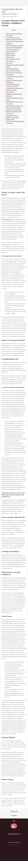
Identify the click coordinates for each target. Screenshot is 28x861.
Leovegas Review (10, 119)
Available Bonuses (10, 53)
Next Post (14, 815)
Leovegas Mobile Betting (12, 68)
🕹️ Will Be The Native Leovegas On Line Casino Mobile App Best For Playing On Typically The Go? (14, 47)
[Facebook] (14, 821)
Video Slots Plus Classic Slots (13, 70)
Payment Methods (10, 55)
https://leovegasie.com (7, 219)
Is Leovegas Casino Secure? (13, 37)
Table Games (9, 63)
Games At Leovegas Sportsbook (14, 39)
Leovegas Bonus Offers (12, 115)
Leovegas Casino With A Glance (14, 94)
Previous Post (14, 811)
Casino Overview (10, 92)
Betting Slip (9, 96)
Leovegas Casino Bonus (12, 51)
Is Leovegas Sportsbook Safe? (13, 109)
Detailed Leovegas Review (12, 117)
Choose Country (10, 57)
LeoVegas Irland (6, 14)
